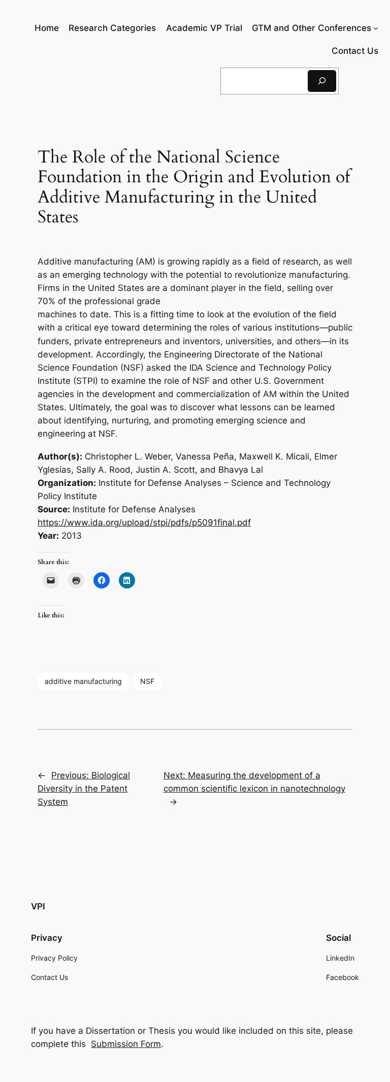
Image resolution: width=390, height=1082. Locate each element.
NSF (147, 681)
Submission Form (126, 1044)
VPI (38, 906)
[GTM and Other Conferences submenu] (375, 27)
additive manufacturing (83, 681)
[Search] (322, 81)
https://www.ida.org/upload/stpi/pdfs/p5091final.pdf (144, 522)
